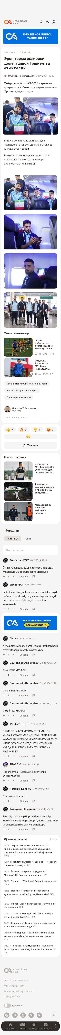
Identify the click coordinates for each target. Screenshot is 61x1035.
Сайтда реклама (12, 996)
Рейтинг (11, 538)
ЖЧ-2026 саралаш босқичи (22, 390)
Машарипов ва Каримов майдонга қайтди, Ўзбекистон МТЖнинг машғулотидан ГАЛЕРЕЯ (43, 508)
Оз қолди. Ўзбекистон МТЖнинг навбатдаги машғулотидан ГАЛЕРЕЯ (43, 364)
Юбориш (23, 576)
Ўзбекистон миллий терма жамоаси (27, 383)
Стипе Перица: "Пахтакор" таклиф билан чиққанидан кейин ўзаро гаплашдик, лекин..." (29, 936)
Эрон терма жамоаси (19, 397)
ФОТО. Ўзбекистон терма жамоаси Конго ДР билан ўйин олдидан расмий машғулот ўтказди (45, 344)
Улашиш (32, 445)
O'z (47, 22)
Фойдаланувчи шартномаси (18, 991)
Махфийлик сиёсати (14, 986)
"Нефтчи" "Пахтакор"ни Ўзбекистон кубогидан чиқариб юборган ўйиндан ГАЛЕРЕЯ (30, 894)
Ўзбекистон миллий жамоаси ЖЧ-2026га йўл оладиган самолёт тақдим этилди (44, 488)
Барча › (53, 839)
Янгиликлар (25, 52)
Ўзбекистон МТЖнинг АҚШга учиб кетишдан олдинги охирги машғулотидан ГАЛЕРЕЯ (44, 468)
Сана (28, 538)
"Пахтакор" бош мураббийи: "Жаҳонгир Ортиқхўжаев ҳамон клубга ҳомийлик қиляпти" (30, 949)
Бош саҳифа (10, 52)
